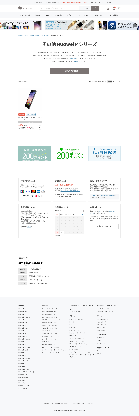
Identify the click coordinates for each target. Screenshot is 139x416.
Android (31, 35)
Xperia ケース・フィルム (49, 325)
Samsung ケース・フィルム (78, 338)
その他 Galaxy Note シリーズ (51, 320)
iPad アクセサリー (75, 330)
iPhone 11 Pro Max (24, 369)
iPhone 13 (21, 342)
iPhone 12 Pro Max (24, 358)
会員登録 (73, 58)
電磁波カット (101, 338)
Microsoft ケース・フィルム (78, 344)
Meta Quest (101, 327)
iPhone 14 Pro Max (24, 339)
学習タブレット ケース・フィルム (80, 352)
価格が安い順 (93, 81)
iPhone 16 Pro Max (24, 317)
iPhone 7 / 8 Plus (23, 386)
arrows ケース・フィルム (49, 331)
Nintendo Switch (102, 319)
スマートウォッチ (75, 312)
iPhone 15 (21, 320)
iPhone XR (21, 380)
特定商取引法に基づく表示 (60, 403)
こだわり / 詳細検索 (71, 71)
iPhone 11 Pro (22, 366)
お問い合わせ (77, 61)
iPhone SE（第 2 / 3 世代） (26, 372)
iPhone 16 (21, 309)
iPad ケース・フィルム (76, 319)
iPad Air (72, 322)
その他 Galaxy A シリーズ (49, 317)
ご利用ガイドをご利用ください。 (70, 191)
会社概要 (46, 403)
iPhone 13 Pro (22, 344)
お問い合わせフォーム (107, 195)
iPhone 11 (21, 364)
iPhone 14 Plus (23, 334)
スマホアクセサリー (103, 343)
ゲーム (99, 316)
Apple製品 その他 (103, 348)
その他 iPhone (22, 388)
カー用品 (99, 340)
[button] (4, 25)
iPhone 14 (21, 331)
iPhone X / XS (22, 375)
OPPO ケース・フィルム (49, 339)
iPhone (21, 306)
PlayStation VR (101, 325)
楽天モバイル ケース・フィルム (51, 353)
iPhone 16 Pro (22, 314)
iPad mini (72, 327)
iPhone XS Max (23, 377)
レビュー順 (116, 81)
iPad (71, 325)
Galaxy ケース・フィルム (49, 309)
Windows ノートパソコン (105, 312)
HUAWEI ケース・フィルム (42, 35)
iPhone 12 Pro (22, 355)
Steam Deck (101, 330)
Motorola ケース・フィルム (50, 336)
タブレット (73, 316)
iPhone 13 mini (23, 350)
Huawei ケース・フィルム (77, 333)
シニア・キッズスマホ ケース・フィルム (54, 350)
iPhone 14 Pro (22, 336)
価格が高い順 (102, 81)
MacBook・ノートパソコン (106, 306)
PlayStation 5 (101, 322)
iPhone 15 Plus (22, 323)
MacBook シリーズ (103, 309)
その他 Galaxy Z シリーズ (49, 312)
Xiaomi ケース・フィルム (49, 334)
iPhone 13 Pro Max (24, 347)
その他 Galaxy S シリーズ (49, 314)
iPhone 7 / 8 (22, 383)
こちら (29, 227)
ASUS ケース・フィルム (49, 342)
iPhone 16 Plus (22, 312)
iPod (98, 351)
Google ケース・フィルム (49, 323)
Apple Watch (74, 309)
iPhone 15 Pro (22, 325)
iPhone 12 (21, 353)
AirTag (99, 354)
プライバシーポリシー (77, 403)
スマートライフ (102, 334)
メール (93, 195)
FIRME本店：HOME (23, 35)
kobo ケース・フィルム (77, 349)
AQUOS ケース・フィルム (49, 328)
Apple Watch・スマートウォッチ (81, 306)
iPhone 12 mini (23, 361)
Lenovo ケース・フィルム (77, 336)
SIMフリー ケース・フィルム (50, 347)
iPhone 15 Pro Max (24, 328)
